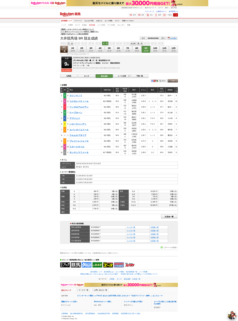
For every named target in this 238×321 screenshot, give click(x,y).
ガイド (117, 21)
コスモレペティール (79, 101)
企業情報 (64, 313)
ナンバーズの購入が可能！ (133, 301)
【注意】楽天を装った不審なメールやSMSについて (139, 274)
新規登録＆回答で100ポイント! (132, 8)
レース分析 (101, 25)
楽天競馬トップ (66, 21)
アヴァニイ (75, 118)
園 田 (140, 43)
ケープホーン (76, 113)
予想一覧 (139, 76)
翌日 (162, 38)
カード (160, 8)
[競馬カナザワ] (130, 264)
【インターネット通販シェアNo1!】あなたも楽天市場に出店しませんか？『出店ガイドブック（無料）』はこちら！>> (120, 296)
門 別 (70, 43)
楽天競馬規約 (90, 313)
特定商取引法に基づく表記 (130, 313)
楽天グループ (149, 8)
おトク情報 (108, 21)
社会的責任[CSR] (103, 313)
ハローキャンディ (78, 124)
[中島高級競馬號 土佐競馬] (119, 264)
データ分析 (111, 25)
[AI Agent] (232, 315)
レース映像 (143, 272)
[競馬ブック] (65, 264)
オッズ (77, 25)
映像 (128, 25)
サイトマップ (149, 11)
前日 (143, 38)
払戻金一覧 (169, 217)
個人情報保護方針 (76, 313)
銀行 (166, 8)
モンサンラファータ (79, 152)
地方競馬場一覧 (131, 272)
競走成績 (92, 25)
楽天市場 (174, 8)
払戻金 (84, 25)
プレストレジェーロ (79, 141)
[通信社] (97, 264)
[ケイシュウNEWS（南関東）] (86, 264)
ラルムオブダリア (78, 135)
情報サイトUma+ (128, 21)
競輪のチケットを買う (69, 301)
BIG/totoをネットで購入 (103, 301)
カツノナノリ (76, 95)
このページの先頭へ (170, 247)
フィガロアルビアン (79, 107)
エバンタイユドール (79, 130)
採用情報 (115, 313)
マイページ (78, 21)
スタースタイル (77, 147)
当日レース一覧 (64, 49)
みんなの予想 (89, 21)
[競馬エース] (108, 264)
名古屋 (133, 43)
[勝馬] (76, 264)
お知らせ (99, 21)
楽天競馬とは (173, 11)
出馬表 (70, 25)
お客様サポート (161, 11)
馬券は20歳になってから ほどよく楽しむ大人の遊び (99, 274)
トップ (63, 25)
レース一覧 (131, 227)
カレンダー (121, 25)
